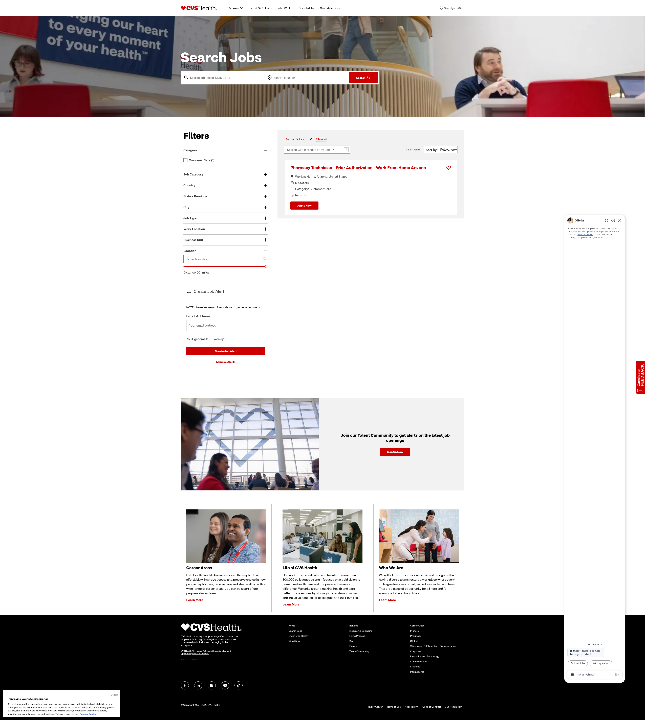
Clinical (414, 641)
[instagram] (212, 685)
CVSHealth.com (453, 706)
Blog (351, 641)
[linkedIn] (198, 685)
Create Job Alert (226, 351)
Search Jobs (306, 8)
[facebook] (185, 685)
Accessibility (411, 706)
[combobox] (223, 77)
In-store (414, 630)
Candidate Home (330, 8)
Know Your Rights (189, 659)
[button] (311, 139)
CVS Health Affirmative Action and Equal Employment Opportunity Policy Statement (206, 652)
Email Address (198, 316)
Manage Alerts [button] (225, 362)
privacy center (585, 234)
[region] (594, 447)
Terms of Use (394, 706)
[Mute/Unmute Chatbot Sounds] (613, 220)
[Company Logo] (199, 8)
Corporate (415, 651)
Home (292, 625)
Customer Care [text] (201, 160)
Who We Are (285, 8)
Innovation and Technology (424, 656)
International (417, 671)
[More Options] (572, 674)
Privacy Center (375, 706)
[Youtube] (225, 685)
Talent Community (359, 651)
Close (114, 694)
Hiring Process (357, 635)
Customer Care (418, 661)
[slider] (266, 266)
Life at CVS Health (261, 8)
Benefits (353, 625)
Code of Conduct (431, 706)
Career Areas (417, 625)
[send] (617, 674)
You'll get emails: (197, 339)
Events (353, 646)
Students (415, 666)
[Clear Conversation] (606, 220)
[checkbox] (185, 160)
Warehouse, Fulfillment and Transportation (433, 646)
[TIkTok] (238, 685)
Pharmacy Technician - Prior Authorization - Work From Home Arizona (358, 167)
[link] (395, 452)
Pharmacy (415, 635)
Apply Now (304, 205)
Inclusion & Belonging (361, 630)
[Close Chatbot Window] (619, 220)
